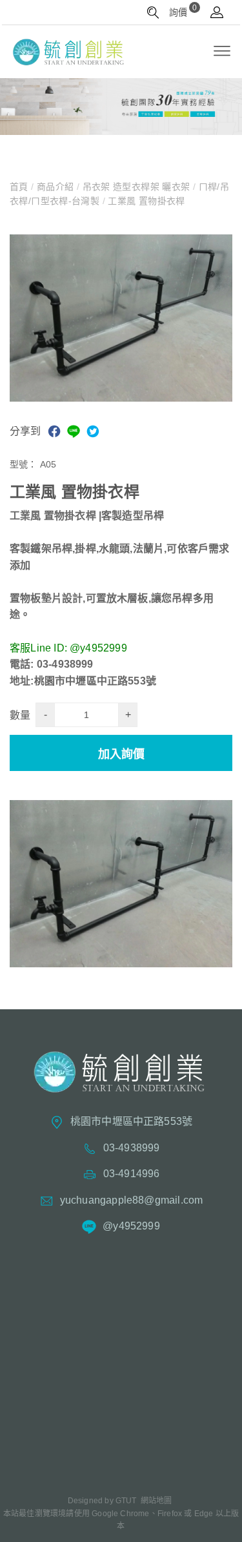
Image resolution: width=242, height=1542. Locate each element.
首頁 (20, 186)
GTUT (126, 1500)
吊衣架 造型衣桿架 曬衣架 (136, 186)
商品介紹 (55, 186)
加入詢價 (121, 754)
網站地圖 (156, 1500)
